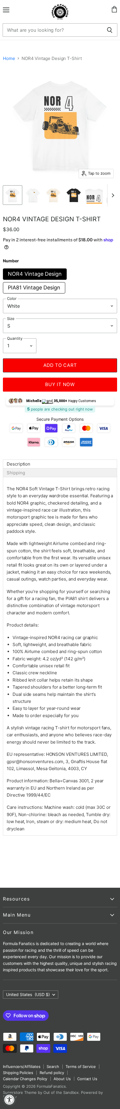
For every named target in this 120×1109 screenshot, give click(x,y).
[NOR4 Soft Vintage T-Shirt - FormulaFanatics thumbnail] (12, 195)
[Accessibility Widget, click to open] (9, 1099)
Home (9, 58)
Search (53, 1066)
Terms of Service (81, 1066)
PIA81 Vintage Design (34, 287)
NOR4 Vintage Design (35, 274)
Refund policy (52, 1072)
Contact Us (87, 1078)
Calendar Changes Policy (25, 1078)
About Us (62, 1078)
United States (28, 994)
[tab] (60, 463)
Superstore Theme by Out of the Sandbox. (41, 1092)
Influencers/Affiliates (21, 1066)
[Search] (109, 30)
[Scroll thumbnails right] (112, 195)
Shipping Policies (18, 1072)
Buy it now (60, 384)
